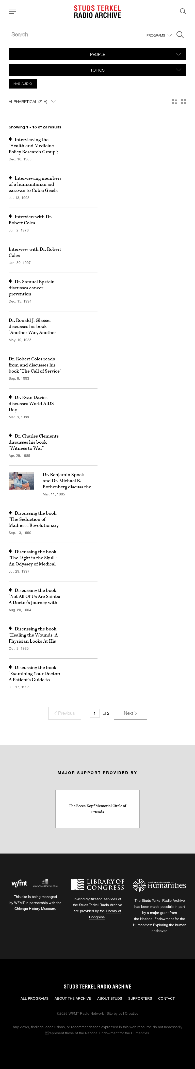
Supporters (140, 998)
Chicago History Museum (34, 908)
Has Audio (22, 83)
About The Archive (73, 998)
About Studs (109, 998)
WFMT (19, 902)
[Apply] (180, 35)
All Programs (34, 998)
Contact (166, 998)
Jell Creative (128, 1013)
